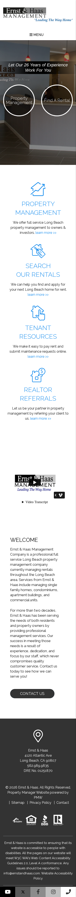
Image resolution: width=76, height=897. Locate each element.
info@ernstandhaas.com (22, 873)
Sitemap (17, 803)
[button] (7, 892)
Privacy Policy (40, 803)
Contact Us (32, 693)
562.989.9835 (38, 766)
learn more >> (45, 233)
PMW (38, 798)
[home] (38, 13)
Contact (62, 803)
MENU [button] (38, 35)
